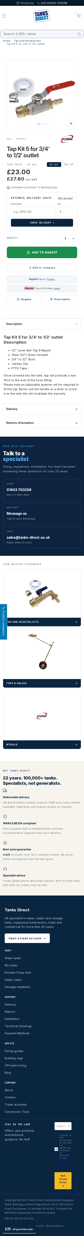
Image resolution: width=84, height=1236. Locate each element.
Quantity (12, 238)
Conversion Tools (17, 1111)
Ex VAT (54, 164)
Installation (12, 1018)
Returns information (20, 422)
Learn (51, 279)
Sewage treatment (17, 987)
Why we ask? (65, 198)
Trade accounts (16, 1104)
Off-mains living (15, 1065)
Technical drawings (18, 1026)
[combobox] (42, 34)
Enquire (26, 299)
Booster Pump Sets (18, 972)
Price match (62, 299)
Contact (10, 1097)
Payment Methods (17, 1033)
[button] (4, 15)
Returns (10, 1011)
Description (14, 323)
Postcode (16, 204)
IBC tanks (11, 965)
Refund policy (55, 1225)
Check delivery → (42, 222)
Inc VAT (69, 164)
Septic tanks (13, 979)
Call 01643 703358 (54, 2)
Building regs (14, 1058)
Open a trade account (27, 938)
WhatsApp (27, 2)
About (9, 1090)
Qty (59, 204)
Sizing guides (14, 1051)
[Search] (79, 34)
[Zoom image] (71, 123)
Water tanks (13, 958)
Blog (8, 1072)
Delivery (12, 409)
